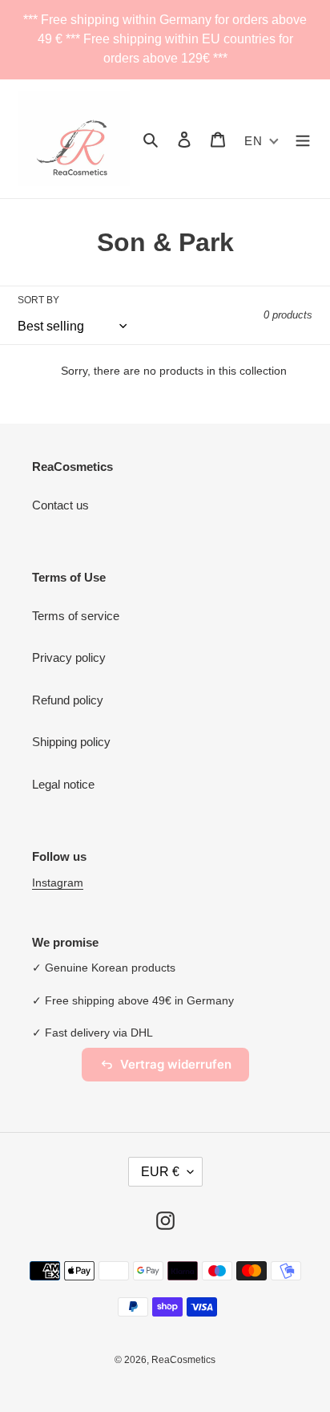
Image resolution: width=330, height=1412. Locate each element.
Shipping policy (71, 742)
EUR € (160, 1172)
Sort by (38, 300)
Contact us (60, 505)
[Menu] (303, 139)
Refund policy (67, 700)
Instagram (57, 882)
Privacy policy (69, 657)
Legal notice (63, 784)
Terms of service (75, 616)
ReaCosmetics (183, 1359)
